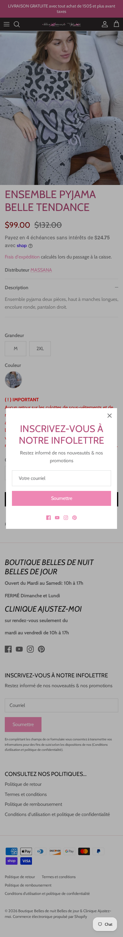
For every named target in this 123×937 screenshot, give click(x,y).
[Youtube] (57, 517)
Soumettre (61, 498)
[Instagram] (66, 517)
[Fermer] (109, 415)
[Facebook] (48, 517)
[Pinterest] (74, 517)
